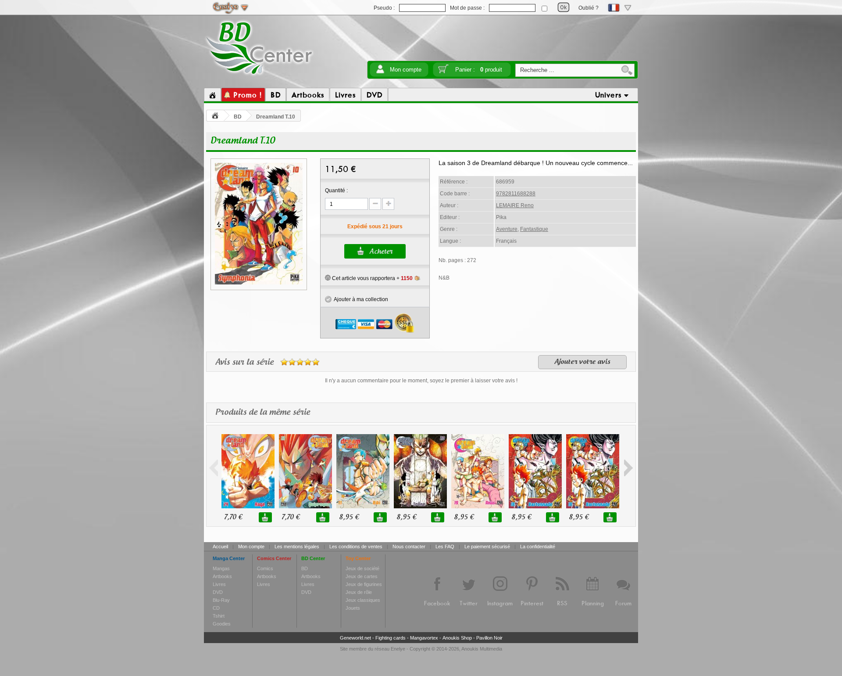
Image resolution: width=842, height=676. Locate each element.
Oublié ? (588, 8)
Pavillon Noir (489, 637)
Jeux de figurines (364, 584)
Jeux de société (362, 568)
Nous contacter (408, 546)
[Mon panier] (443, 71)
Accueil (220, 546)
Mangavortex (424, 637)
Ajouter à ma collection (360, 299)
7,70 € (233, 517)
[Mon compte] (380, 71)
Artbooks (222, 576)
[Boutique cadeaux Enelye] (328, 278)
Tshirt (219, 615)
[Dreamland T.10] (259, 283)
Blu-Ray (221, 600)
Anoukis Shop (457, 637)
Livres (219, 584)
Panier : (478, 69)
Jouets (353, 608)
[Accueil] (212, 95)
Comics (265, 568)
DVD (218, 592)
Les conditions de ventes (355, 546)
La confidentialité (537, 546)
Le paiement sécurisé (487, 546)
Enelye (398, 648)
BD (238, 117)
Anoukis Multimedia (481, 648)
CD (216, 608)
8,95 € (349, 517)
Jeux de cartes (362, 576)
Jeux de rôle (359, 592)
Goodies (222, 623)
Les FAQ (444, 546)
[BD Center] (259, 76)
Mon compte (405, 69)
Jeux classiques (363, 600)
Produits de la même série (262, 412)
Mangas (221, 568)
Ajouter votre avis (582, 362)
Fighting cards (390, 637)
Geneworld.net (355, 637)
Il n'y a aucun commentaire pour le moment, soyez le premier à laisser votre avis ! (421, 381)
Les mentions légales (297, 546)
